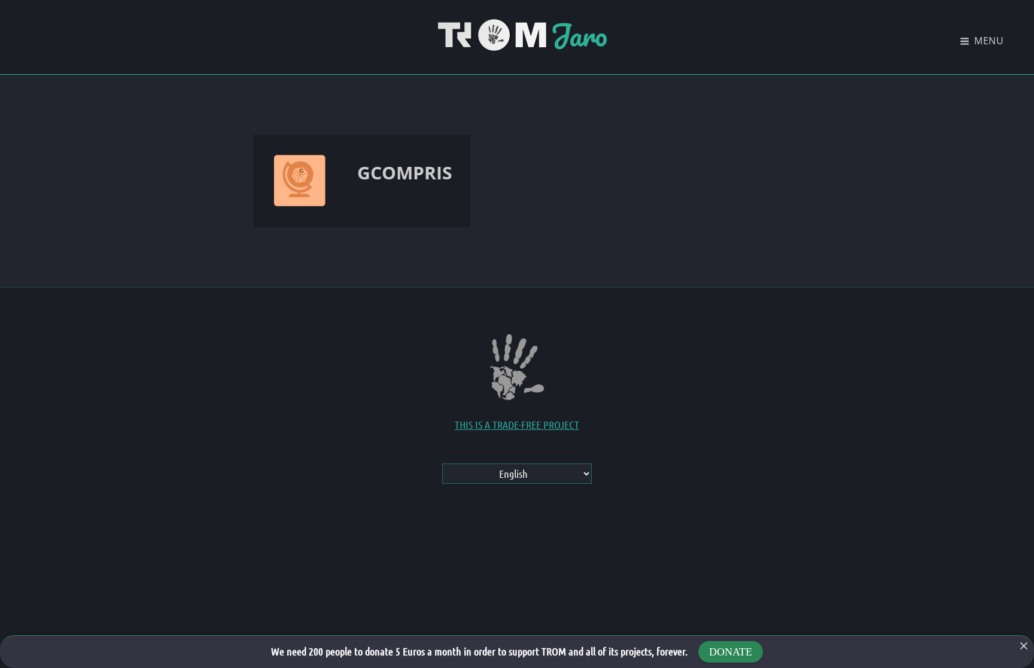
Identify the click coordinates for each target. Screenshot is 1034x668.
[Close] (1024, 646)
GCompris (404, 172)
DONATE (730, 652)
